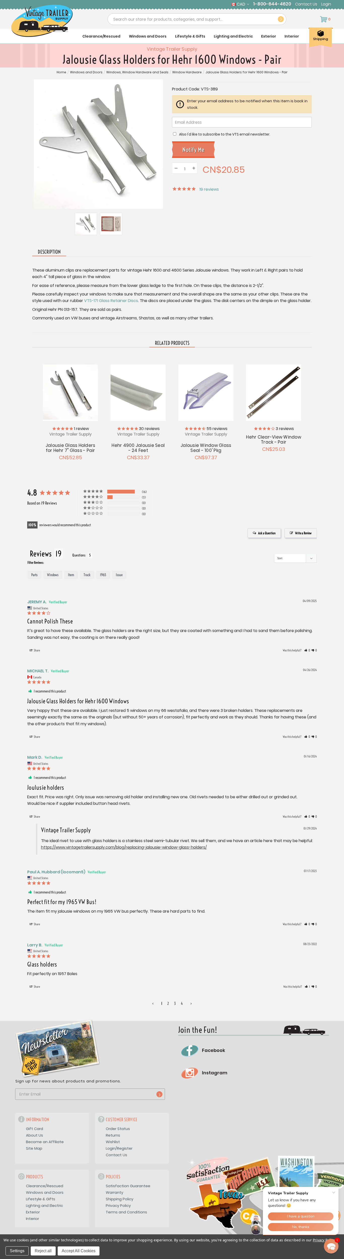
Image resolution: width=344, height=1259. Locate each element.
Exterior (268, 36)
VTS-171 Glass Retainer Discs (111, 301)
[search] (281, 19)
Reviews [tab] (41, 553)
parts (34, 575)
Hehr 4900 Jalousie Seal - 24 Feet (138, 447)
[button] (307, 650)
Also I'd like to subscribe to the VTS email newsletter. (224, 134)
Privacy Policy (118, 1205)
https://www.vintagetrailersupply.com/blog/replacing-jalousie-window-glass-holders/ (124, 847)
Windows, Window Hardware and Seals (137, 72)
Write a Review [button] (303, 533)
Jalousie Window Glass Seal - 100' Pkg (206, 447)
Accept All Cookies (78, 1251)
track (87, 575)
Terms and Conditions (126, 1212)
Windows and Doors (147, 36)
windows (52, 575)
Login (326, 4)
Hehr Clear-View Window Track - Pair (273, 439)
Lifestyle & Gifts (190, 36)
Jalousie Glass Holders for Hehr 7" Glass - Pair (70, 447)
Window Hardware (187, 72)
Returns (113, 1135)
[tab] (172, 343)
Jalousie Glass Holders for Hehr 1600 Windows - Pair (246, 72)
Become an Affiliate (45, 1141)
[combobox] (197, 19)
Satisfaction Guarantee (128, 1185)
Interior (292, 36)
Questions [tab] (78, 555)
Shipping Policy (119, 1199)
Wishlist (113, 1141)
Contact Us (306, 4)
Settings (17, 1251)
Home (61, 72)
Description (49, 252)
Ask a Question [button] (267, 533)
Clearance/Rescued (101, 36)
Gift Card (34, 1128)
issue (119, 575)
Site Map (34, 1148)
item (71, 575)
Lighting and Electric (233, 36)
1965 (103, 575)
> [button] (191, 1003)
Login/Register (119, 1148)
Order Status (118, 1128)
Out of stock (70, 391)
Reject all (43, 1251)
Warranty (114, 1192)
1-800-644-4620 (272, 4)
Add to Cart (138, 391)
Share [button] (36, 650)
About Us (34, 1135)
